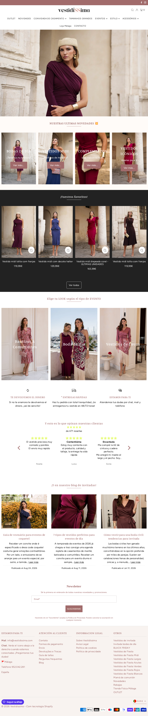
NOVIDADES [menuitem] (24, 18)
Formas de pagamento (51, 644)
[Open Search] (132, 10)
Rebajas (117, 684)
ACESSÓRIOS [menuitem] (129, 18)
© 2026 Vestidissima (12, 706)
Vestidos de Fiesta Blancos (127, 673)
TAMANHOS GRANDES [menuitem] (80, 18)
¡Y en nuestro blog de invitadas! (74, 485)
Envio (42, 647)
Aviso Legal (82, 644)
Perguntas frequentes (50, 659)
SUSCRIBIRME (74, 609)
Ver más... (18, 165)
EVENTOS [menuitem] (100, 18)
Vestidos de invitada (124, 640)
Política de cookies (86, 647)
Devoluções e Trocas (50, 651)
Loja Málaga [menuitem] (65, 26)
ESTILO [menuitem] (114, 18)
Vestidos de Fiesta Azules (127, 662)
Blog (41, 662)
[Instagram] (145, 3)
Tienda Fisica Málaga (124, 688)
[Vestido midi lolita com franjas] (18, 232)
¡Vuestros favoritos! (74, 196)
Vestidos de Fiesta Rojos (126, 670)
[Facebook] (141, 3)
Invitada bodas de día (124, 644)
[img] (74, 427)
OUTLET (117, 692)
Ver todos (74, 285)
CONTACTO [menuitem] (80, 26)
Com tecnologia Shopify (39, 706)
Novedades (119, 681)
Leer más (33, 562)
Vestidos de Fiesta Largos (127, 659)
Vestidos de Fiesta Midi (126, 655)
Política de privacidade (88, 651)
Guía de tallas (46, 655)
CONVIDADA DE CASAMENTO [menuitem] (49, 18)
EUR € (140, 701)
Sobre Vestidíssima (86, 640)
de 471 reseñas (74, 431)
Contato (43, 640)
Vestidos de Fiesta (123, 651)
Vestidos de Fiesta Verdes (127, 666)
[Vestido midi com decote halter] (55, 232)
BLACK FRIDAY (121, 647)
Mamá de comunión (124, 677)
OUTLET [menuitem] (11, 18)
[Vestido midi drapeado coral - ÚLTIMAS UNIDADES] (92, 232)
